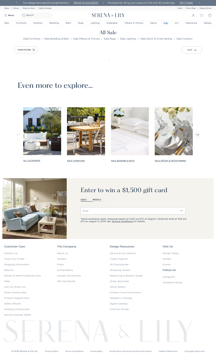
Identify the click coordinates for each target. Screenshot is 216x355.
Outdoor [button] (38, 23)
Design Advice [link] (206, 8)
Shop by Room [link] (29, 8)
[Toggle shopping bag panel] (210, 18)
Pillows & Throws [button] (134, 23)
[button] (5, 15)
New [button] (6, 23)
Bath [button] (68, 23)
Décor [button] (153, 23)
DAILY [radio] (84, 199)
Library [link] (16, 8)
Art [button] (177, 23)
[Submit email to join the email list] (181, 211)
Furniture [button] (21, 23)
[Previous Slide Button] (19, 135)
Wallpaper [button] (112, 23)
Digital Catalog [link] (45, 8)
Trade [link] (179, 8)
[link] (42, 131)
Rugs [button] (81, 23)
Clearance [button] (191, 23)
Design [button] (208, 23)
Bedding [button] (54, 23)
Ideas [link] (6, 8)
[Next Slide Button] (197, 135)
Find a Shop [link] (191, 8)
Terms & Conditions (122, 221)
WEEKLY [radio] (97, 199)
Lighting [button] (95, 23)
